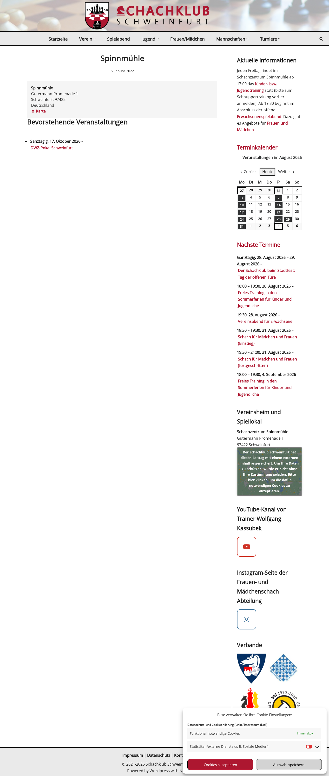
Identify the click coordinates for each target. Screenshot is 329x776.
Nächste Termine (258, 244)
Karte (38, 111)
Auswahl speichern (288, 764)
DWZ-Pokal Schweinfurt (52, 147)
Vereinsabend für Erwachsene (265, 321)
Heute (267, 171)
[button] (94, 39)
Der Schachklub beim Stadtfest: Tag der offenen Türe (266, 274)
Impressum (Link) (255, 725)
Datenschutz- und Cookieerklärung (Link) (214, 725)
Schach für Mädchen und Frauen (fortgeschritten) (267, 362)
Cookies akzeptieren (220, 764)
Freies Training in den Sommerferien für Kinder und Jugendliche (265, 299)
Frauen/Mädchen (187, 39)
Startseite (58, 39)
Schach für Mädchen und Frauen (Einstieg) (267, 340)
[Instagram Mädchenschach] (246, 619)
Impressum (132, 755)
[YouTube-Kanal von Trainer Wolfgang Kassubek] (246, 547)
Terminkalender (257, 147)
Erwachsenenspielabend (259, 116)
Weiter (284, 171)
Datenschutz (158, 755)
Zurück (250, 171)
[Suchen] (321, 39)
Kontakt (181, 755)
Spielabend (118, 39)
